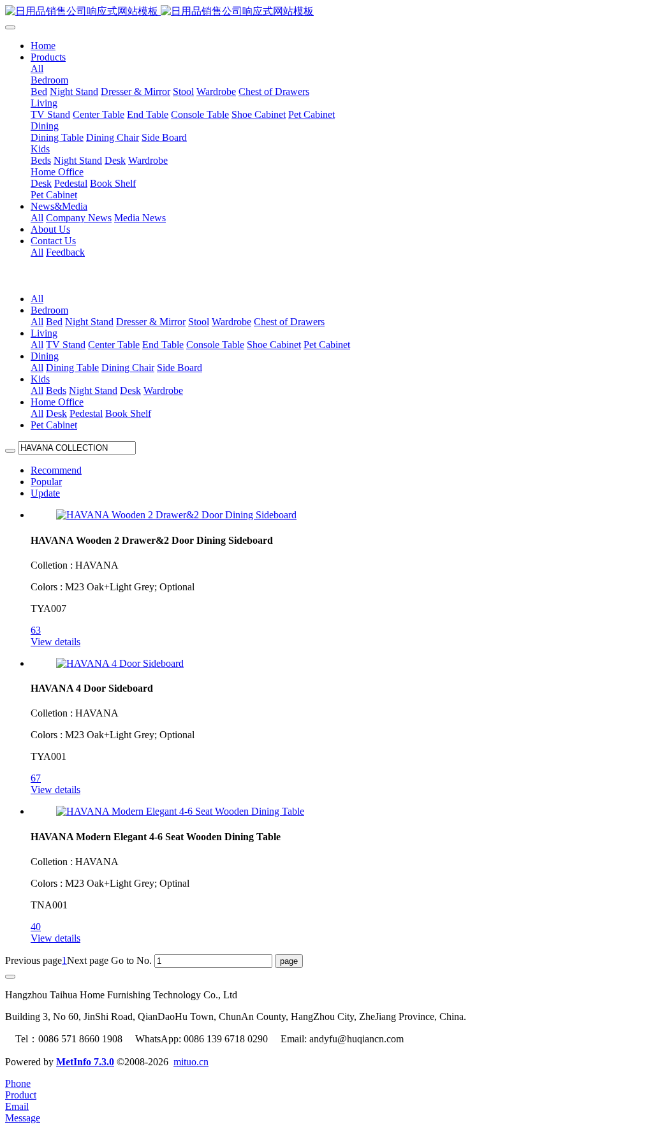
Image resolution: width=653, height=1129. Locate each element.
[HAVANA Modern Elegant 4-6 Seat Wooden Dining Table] (180, 811)
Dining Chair (127, 367)
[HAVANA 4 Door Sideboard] (120, 663)
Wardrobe (231, 321)
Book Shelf (128, 413)
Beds (56, 390)
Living (44, 333)
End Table (163, 344)
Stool (198, 321)
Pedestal (86, 413)
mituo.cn (191, 1061)
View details (55, 641)
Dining (45, 356)
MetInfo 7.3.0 (85, 1061)
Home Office (57, 402)
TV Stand (65, 344)
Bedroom (49, 310)
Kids (40, 379)
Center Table (114, 344)
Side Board (179, 367)
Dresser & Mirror (151, 321)
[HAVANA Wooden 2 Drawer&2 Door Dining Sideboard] (176, 514)
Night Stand (89, 321)
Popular (46, 481)
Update (45, 493)
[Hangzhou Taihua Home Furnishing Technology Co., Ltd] (326, 11)
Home (43, 45)
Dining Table (72, 367)
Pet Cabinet (327, 344)
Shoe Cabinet (274, 344)
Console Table (215, 344)
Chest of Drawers (289, 321)
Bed (54, 321)
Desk (130, 390)
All (37, 68)
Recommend (56, 470)
